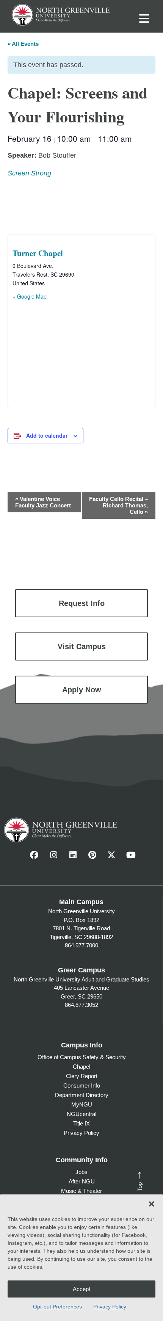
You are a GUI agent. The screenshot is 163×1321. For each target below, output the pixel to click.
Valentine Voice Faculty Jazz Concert (43, 502)
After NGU (82, 1181)
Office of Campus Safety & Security (82, 1057)
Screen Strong (29, 173)
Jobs (81, 1172)
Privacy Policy (109, 1307)
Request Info (82, 603)
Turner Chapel (38, 253)
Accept (81, 1289)
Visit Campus (82, 646)
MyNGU (81, 1104)
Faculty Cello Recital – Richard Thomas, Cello (118, 505)
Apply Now (81, 690)
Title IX (81, 1123)
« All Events (23, 44)
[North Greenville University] (60, 14)
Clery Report (81, 1076)
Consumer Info (81, 1085)
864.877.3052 (81, 1005)
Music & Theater (81, 1191)
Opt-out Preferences (57, 1307)
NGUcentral (81, 1114)
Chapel (81, 1066)
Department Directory (81, 1095)
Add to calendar (46, 435)
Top (138, 1180)
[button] (151, 1204)
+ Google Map (30, 296)
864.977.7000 (81, 945)
